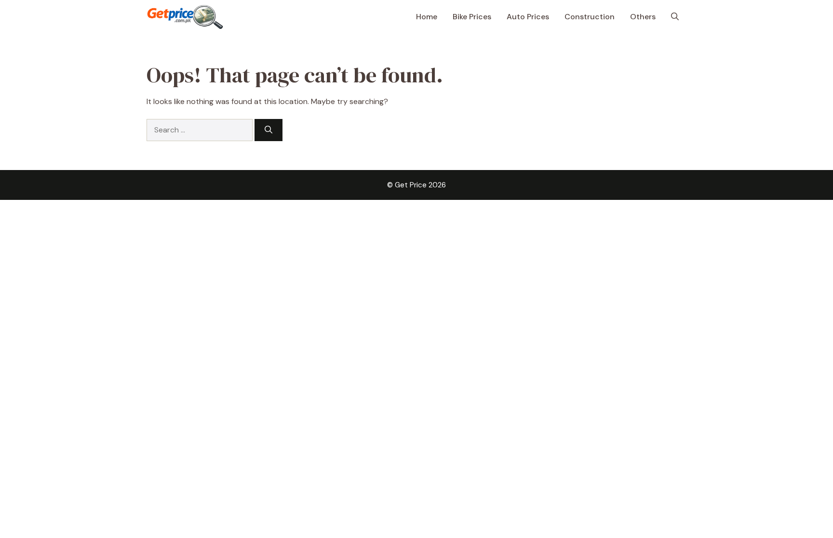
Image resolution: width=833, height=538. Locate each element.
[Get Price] (185, 17)
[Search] (268, 130)
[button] (674, 17)
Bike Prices (472, 17)
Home (426, 17)
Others (643, 17)
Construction (589, 17)
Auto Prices (528, 17)
